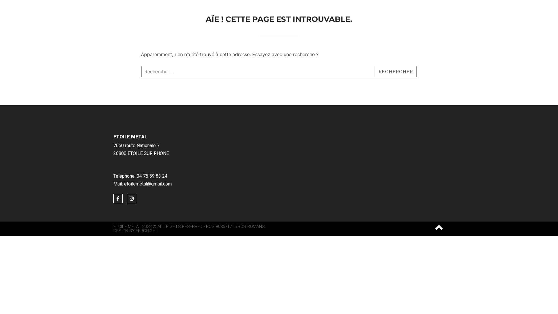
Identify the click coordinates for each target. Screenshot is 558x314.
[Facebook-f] (118, 198)
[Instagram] (131, 198)
